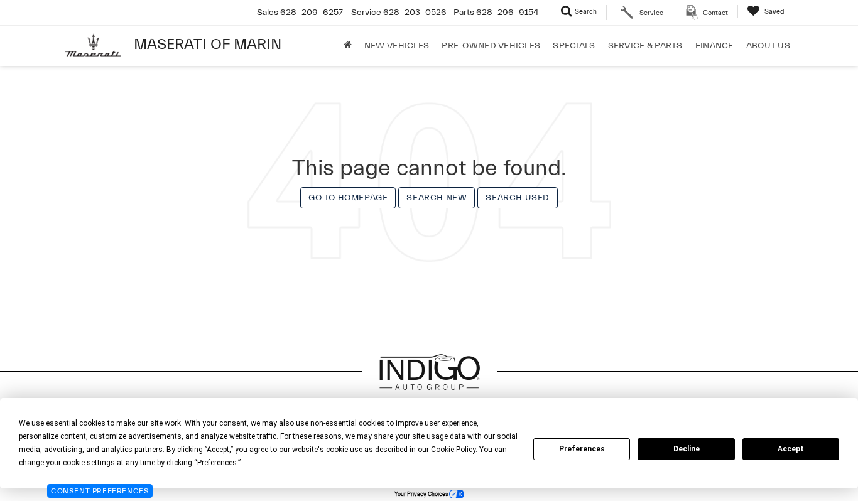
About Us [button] (768, 46)
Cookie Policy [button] (453, 449)
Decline (686, 448)
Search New (436, 198)
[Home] (347, 46)
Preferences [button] (217, 462)
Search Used (518, 198)
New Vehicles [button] (396, 46)
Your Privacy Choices (421, 494)
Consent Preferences (100, 491)
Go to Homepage (348, 198)
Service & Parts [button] (645, 46)
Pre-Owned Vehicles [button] (491, 46)
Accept (791, 448)
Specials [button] (574, 46)
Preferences (582, 448)
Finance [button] (714, 46)
